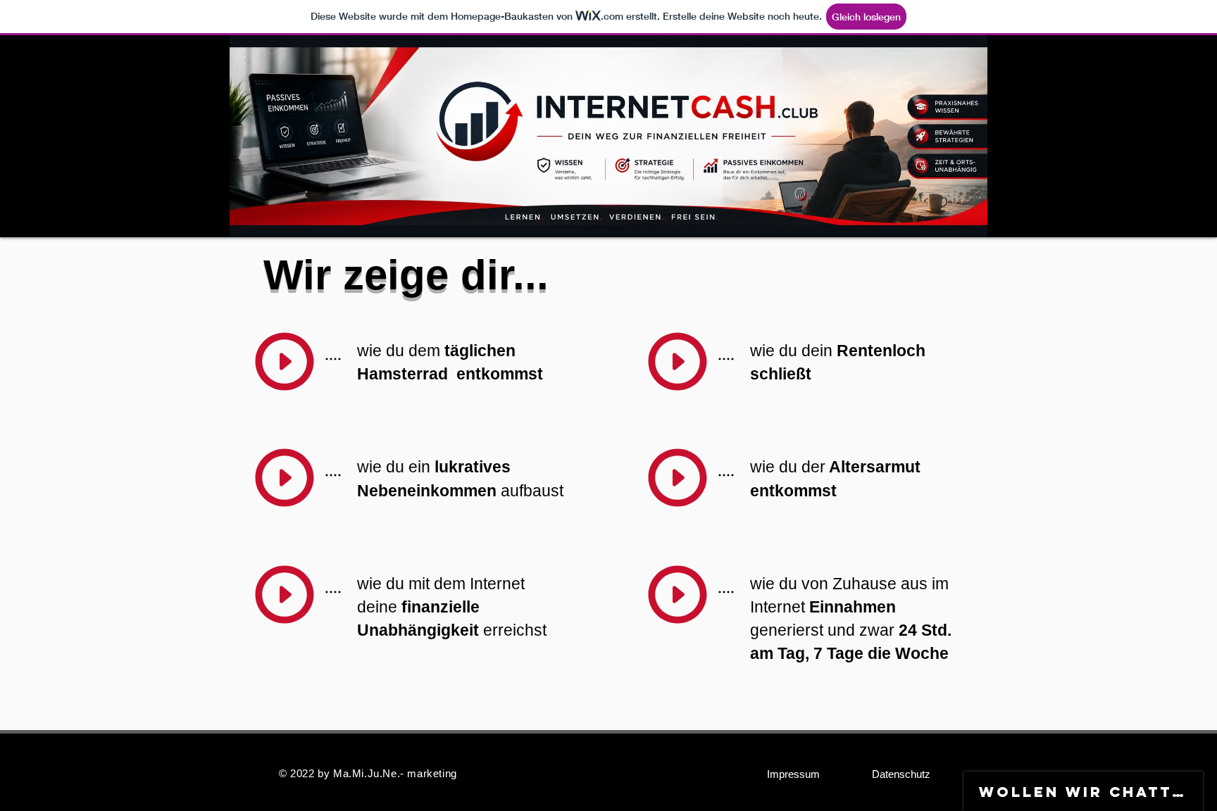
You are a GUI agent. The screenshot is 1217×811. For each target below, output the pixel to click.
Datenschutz (901, 774)
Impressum (793, 774)
